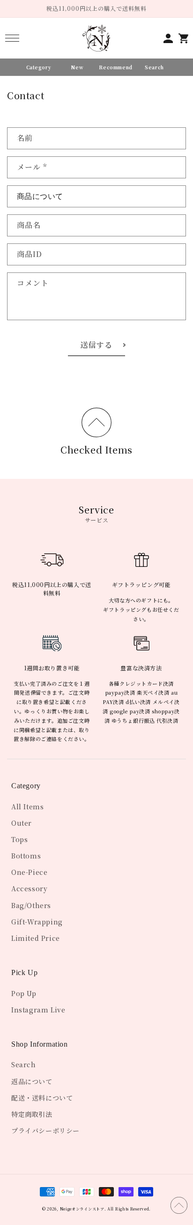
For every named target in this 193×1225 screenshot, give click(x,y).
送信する (96, 344)
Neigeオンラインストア (82, 1208)
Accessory (29, 888)
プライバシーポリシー (45, 1130)
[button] (12, 38)
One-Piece (29, 872)
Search (23, 1064)
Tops (19, 839)
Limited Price (35, 938)
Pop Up (24, 993)
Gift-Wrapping (37, 921)
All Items (27, 806)
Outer (21, 823)
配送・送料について (42, 1097)
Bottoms (26, 855)
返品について (31, 1081)
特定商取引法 (31, 1114)
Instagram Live (38, 1009)
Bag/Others (31, 905)
